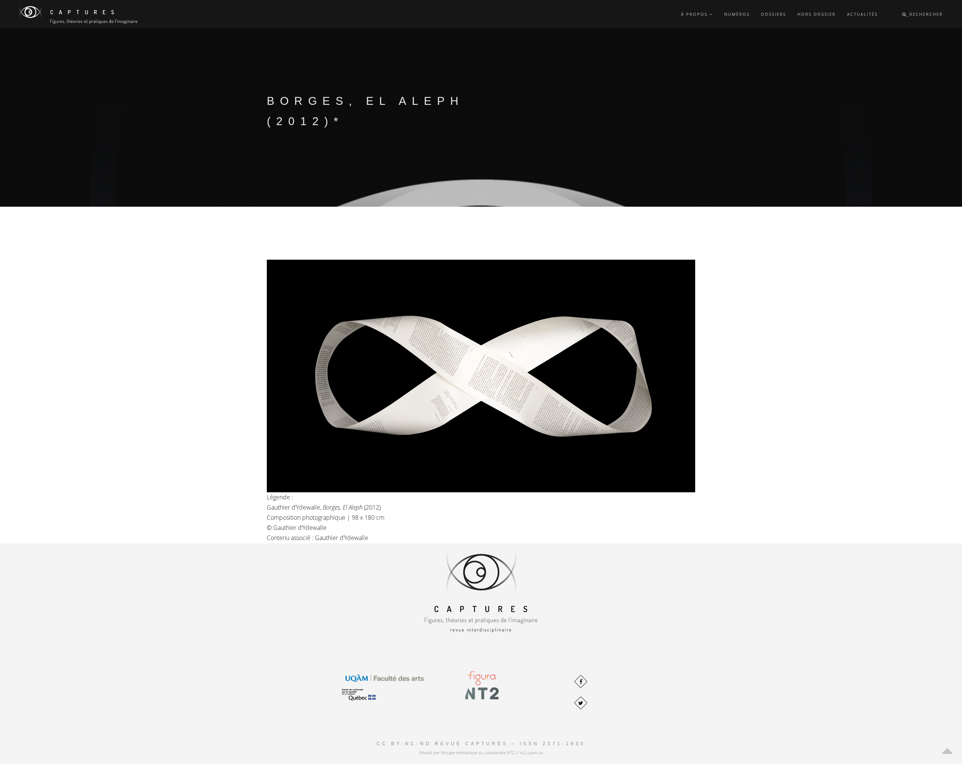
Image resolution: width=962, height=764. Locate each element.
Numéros (737, 14)
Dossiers (773, 14)
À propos (695, 14)
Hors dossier (816, 14)
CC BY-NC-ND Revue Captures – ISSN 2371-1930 (481, 743)
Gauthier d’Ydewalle (300, 527)
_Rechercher (925, 14)
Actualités (862, 14)
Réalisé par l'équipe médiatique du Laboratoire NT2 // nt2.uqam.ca (481, 752)
